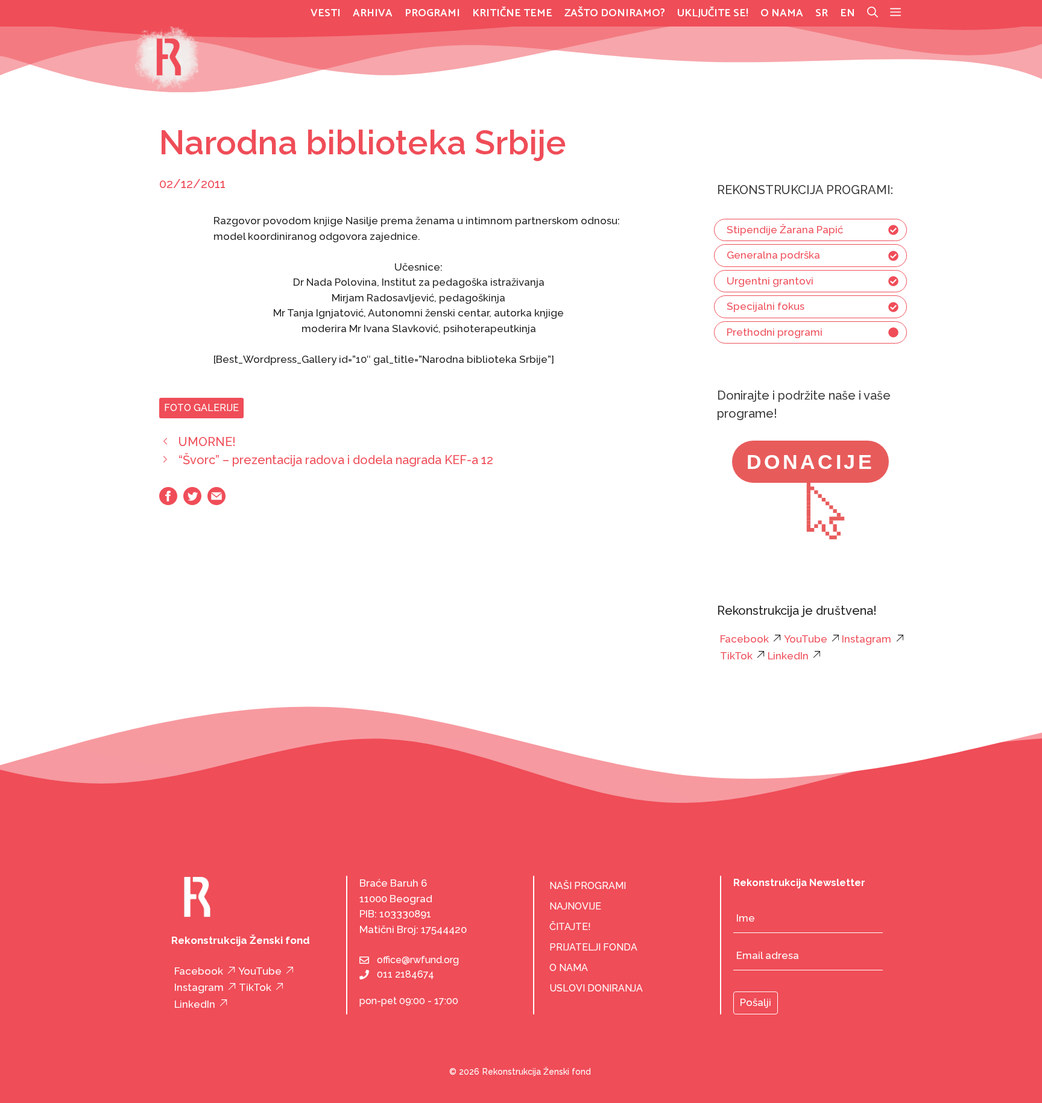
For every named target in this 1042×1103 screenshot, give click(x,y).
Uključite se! (712, 13)
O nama (781, 13)
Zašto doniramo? (614, 13)
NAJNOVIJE (575, 906)
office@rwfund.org (418, 960)
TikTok (736, 656)
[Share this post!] (168, 501)
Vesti (326, 13)
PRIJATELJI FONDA (593, 947)
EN (847, 13)
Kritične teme (512, 13)
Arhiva (373, 13)
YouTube (805, 639)
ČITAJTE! (570, 926)
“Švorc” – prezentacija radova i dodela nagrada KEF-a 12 (335, 460)
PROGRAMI (432, 13)
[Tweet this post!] (192, 501)
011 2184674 (405, 974)
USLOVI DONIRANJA (596, 988)
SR (821, 13)
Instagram (866, 639)
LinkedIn (788, 656)
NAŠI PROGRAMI (587, 885)
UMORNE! (207, 442)
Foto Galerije (201, 407)
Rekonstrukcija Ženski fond (536, 1071)
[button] (895, 13)
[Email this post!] (216, 501)
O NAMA (568, 967)
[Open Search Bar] (872, 13)
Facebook (744, 639)
